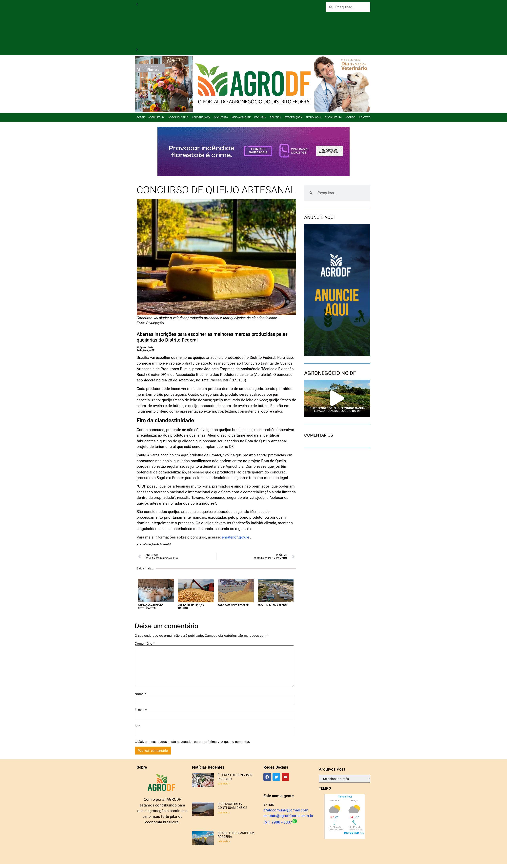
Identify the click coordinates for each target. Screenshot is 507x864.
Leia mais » (224, 783)
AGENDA (350, 117)
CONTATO (364, 117)
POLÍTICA (275, 117)
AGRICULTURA (156, 117)
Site (137, 725)
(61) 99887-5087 (277, 822)
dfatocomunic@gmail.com (285, 810)
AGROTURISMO (201, 117)
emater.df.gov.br (235, 537)
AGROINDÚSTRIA (178, 117)
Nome (140, 693)
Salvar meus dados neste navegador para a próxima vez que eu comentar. (194, 741)
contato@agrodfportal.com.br (288, 815)
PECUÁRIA (260, 117)
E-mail (141, 709)
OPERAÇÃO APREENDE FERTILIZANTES (150, 607)
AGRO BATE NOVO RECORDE (233, 605)
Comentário (145, 643)
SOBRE (141, 117)
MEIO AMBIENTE (241, 117)
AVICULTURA (220, 117)
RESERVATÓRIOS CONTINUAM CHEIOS (232, 806)
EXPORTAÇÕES (293, 117)
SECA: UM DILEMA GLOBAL (273, 605)
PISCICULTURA (333, 117)
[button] (337, 398)
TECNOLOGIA (313, 117)
